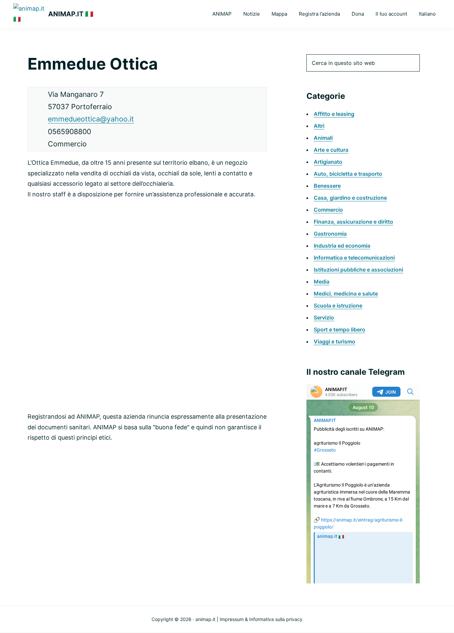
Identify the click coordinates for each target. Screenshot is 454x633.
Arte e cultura (331, 149)
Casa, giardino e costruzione (350, 197)
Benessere (327, 185)
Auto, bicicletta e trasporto (348, 173)
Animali (323, 137)
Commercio (328, 209)
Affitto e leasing (334, 113)
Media (321, 281)
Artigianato (328, 161)
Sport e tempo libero (339, 329)
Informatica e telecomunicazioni (354, 257)
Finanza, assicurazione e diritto (353, 221)
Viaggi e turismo (334, 341)
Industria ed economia (342, 245)
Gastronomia (330, 233)
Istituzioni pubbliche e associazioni (358, 269)
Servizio (324, 317)
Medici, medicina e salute (346, 293)
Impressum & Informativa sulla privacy (261, 619)
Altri (319, 125)
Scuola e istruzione (338, 305)
